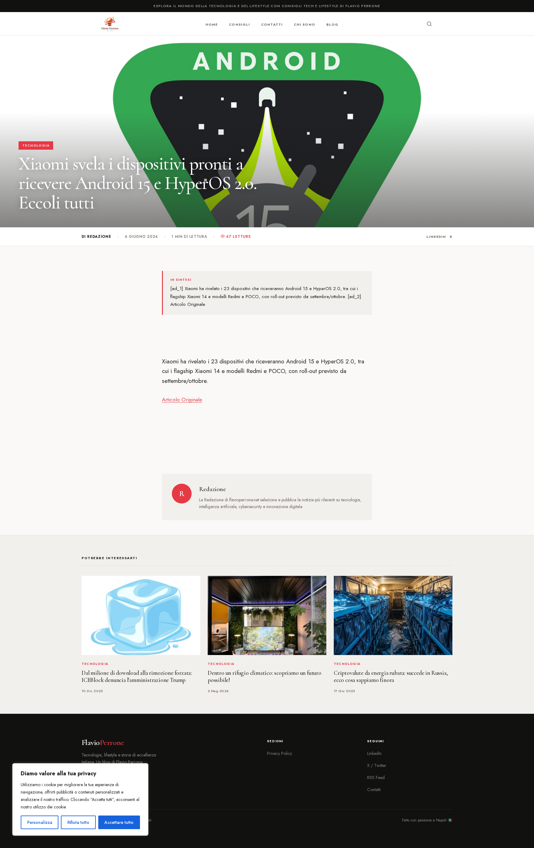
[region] (80, 799)
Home (212, 24)
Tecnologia (35, 145)
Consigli (239, 24)
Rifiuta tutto (78, 822)
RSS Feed (376, 777)
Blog (332, 24)
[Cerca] (429, 23)
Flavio (103, 743)
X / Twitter (376, 765)
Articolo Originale (182, 399)
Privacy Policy (279, 753)
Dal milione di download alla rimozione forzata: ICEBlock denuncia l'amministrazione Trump (137, 676)
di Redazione (96, 236)
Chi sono (304, 24)
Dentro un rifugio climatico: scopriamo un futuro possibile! (264, 676)
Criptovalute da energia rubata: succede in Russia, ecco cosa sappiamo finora (391, 676)
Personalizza (39, 822)
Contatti (272, 24)
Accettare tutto (119, 822)
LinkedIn (436, 236)
